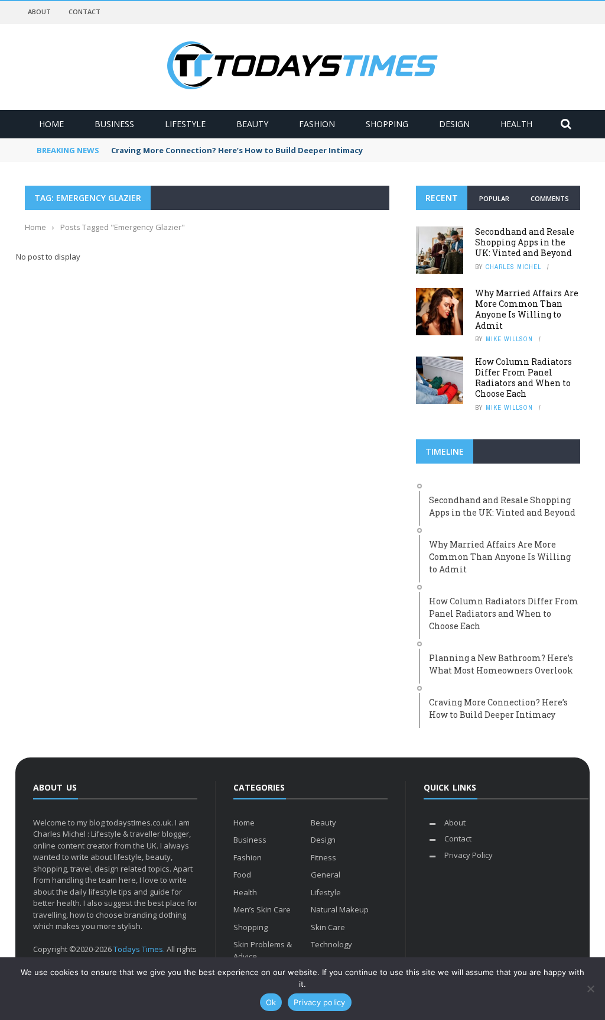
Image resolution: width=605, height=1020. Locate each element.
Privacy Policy (468, 855)
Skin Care (328, 927)
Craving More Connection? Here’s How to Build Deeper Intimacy (237, 150)
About (39, 11)
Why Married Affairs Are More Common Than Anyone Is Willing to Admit (526, 309)
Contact (84, 11)
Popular (494, 198)
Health (516, 123)
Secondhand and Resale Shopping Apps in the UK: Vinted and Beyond (524, 242)
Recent (441, 197)
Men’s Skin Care (262, 909)
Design (454, 123)
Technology (331, 944)
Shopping (387, 123)
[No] (590, 989)
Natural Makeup (340, 909)
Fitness (323, 857)
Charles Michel (513, 267)
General (325, 874)
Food (242, 874)
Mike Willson (509, 339)
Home (51, 123)
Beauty (252, 123)
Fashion (317, 123)
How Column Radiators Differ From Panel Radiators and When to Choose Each (523, 378)
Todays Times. (139, 949)
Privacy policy (320, 1002)
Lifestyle (185, 123)
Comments (550, 198)
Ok (271, 1002)
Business (114, 123)
